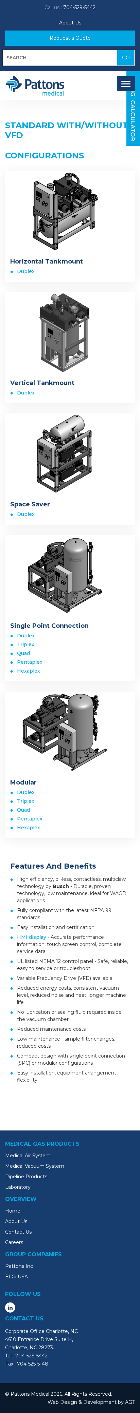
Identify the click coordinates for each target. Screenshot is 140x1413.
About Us (70, 23)
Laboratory (18, 1187)
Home (12, 1211)
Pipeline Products (26, 1177)
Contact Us (18, 1232)
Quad (23, 653)
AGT (130, 1402)
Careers (14, 1242)
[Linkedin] (10, 1307)
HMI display (31, 937)
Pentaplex (29, 662)
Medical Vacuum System (34, 1166)
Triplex (25, 644)
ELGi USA (16, 1277)
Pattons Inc (19, 1266)
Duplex (26, 271)
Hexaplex (28, 671)
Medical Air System (28, 1156)
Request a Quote (70, 38)
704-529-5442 (79, 7)
